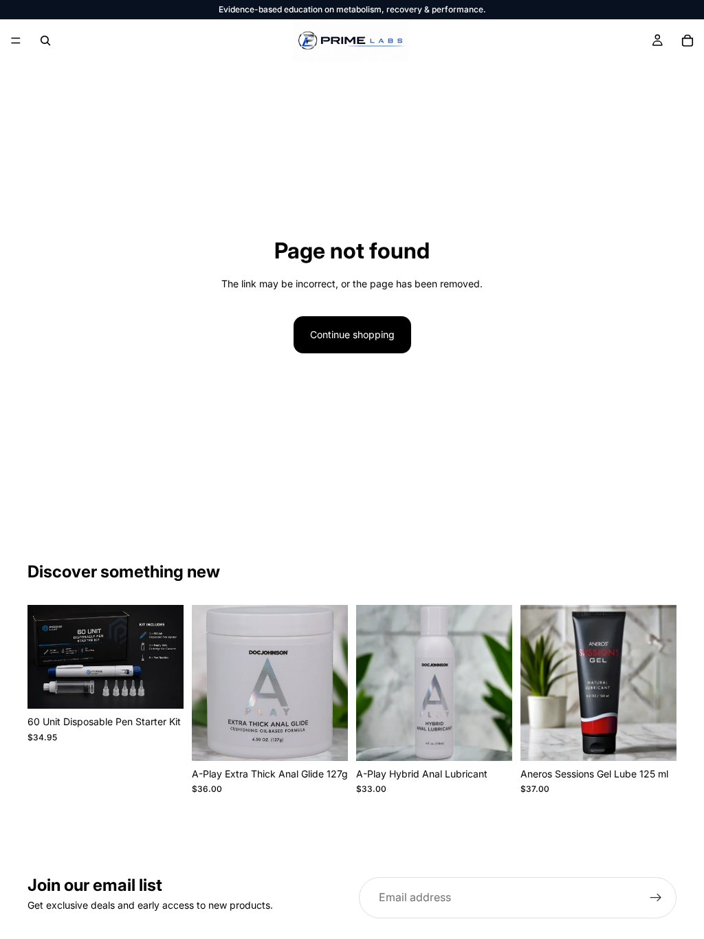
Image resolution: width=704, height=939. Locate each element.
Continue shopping (352, 334)
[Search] (45, 40)
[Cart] (687, 40)
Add (174, 687)
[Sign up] (655, 897)
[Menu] (16, 40)
